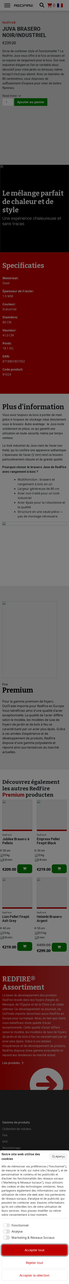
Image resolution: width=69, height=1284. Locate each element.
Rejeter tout (34, 1263)
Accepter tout (34, 1250)
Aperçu (60, 1156)
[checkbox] (15, 1225)
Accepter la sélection (34, 1275)
